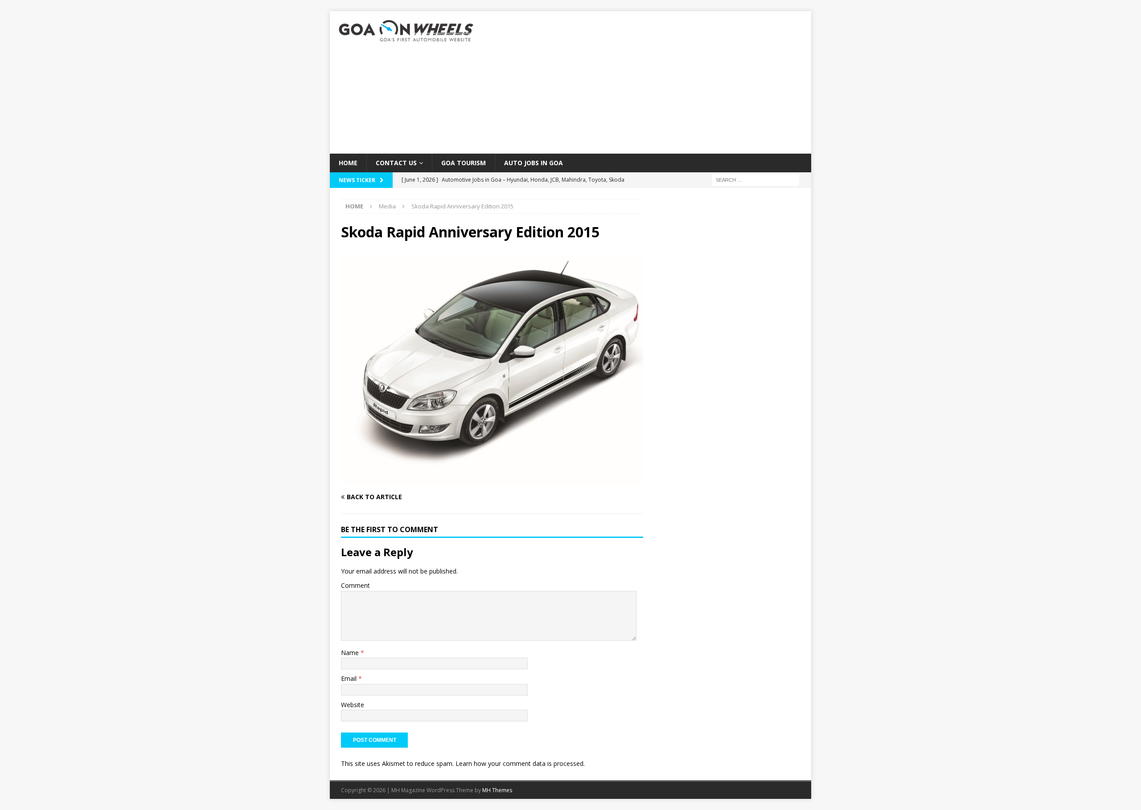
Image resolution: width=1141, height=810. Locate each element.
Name (351, 652)
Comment (355, 585)
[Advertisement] (648, 82)
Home (348, 163)
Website (352, 704)
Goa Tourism (463, 163)
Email (349, 678)
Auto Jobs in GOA (533, 163)
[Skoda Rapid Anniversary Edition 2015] (492, 480)
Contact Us (396, 163)
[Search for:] (755, 179)
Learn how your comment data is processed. (520, 763)
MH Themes (497, 790)
